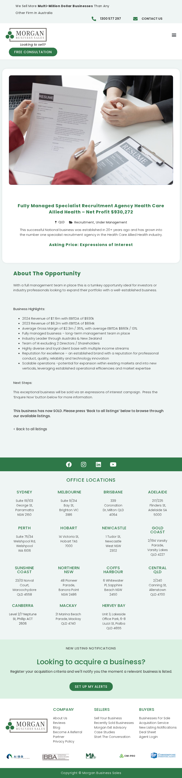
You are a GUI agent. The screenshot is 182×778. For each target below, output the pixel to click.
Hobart (68, 528)
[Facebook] (68, 464)
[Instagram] (83, 464)
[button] (174, 34)
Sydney (24, 492)
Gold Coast (157, 530)
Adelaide (157, 492)
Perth (24, 528)
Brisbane (113, 492)
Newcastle (114, 528)
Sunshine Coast (24, 570)
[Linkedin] (98, 464)
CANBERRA (23, 605)
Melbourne (69, 492)
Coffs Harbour (113, 570)
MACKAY (68, 605)
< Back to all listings (30, 429)
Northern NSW (69, 570)
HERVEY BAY (113, 605)
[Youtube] (113, 464)
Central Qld (157, 570)
